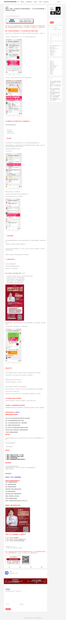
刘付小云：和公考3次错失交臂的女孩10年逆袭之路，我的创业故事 (17, 418)
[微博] (57, 1)
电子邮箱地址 (22, 604)
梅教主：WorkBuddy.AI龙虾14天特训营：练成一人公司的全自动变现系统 (55, 85)
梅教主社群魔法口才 (29, 1)
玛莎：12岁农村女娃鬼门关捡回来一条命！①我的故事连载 (16, 422)
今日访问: (51, 62)
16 (60, 33)
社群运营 (40, 1)
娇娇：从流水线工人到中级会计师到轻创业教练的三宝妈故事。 (17, 427)
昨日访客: (51, 64)
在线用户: (51, 61)
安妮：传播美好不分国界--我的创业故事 (12, 425)
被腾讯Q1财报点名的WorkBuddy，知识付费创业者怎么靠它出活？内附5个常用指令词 (55, 93)
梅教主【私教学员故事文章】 (54, 45)
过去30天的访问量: (53, 65)
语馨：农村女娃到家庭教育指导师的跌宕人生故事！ (14, 420)
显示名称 (8, 604)
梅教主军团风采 (46, 1)
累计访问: (51, 66)
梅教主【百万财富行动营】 (12, 457)
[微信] (59, 1)
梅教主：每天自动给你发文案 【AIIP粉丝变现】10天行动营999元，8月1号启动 (55, 89)
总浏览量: (51, 68)
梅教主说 (35, 1)
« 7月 (51, 38)
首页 (18, 1)
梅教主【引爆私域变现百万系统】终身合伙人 (16, 459)
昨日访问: (51, 63)
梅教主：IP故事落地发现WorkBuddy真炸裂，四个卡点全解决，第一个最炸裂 (55, 99)
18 (52, 34)
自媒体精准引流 (52, 51)
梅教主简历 (22, 1)
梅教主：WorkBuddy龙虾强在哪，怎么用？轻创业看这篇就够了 (55, 96)
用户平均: (51, 74)
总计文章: (51, 69)
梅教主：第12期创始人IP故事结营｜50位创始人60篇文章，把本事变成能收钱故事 (55, 82)
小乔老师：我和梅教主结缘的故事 (11, 432)
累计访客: (51, 67)
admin (11, 571)
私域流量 (51, 54)
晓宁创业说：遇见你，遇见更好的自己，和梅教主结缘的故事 (16, 429)
